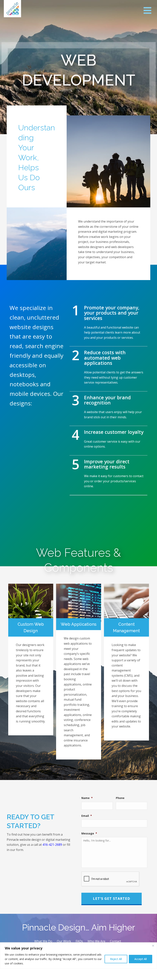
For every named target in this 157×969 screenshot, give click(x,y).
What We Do (43, 941)
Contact (115, 941)
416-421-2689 (52, 844)
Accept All (140, 959)
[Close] (153, 945)
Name (87, 798)
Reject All (116, 959)
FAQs (79, 941)
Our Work (64, 941)
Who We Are (96, 941)
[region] (78, 955)
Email (86, 816)
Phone (120, 798)
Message (89, 833)
